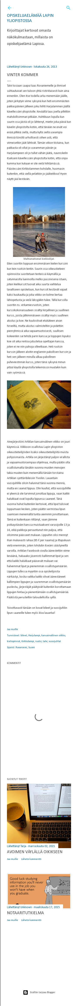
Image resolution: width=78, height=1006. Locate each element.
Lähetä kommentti (31, 859)
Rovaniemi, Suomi (25, 647)
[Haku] (68, 7)
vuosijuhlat (55, 641)
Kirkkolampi (27, 641)
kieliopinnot (13, 641)
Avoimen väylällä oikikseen (34, 852)
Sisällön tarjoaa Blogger (42, 992)
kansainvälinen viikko (53, 635)
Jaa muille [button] (12, 629)
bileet (24, 635)
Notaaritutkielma (25, 913)
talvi (45, 641)
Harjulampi (34, 635)
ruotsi (38, 641)
